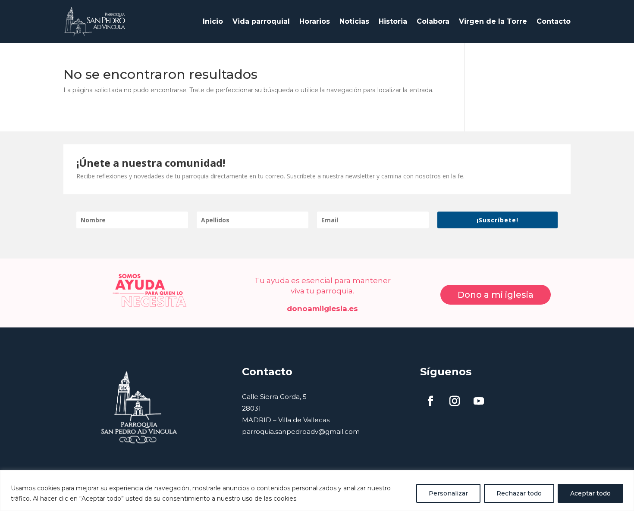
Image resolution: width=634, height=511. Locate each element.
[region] (317, 490)
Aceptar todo (590, 493)
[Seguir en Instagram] (454, 401)
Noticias (354, 21)
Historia (393, 21)
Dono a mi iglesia (496, 295)
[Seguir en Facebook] (430, 401)
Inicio (213, 21)
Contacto (554, 21)
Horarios (314, 21)
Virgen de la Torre (493, 21)
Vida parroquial (261, 21)
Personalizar (448, 493)
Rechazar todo (519, 493)
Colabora (433, 21)
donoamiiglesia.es (322, 308)
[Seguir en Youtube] (478, 401)
